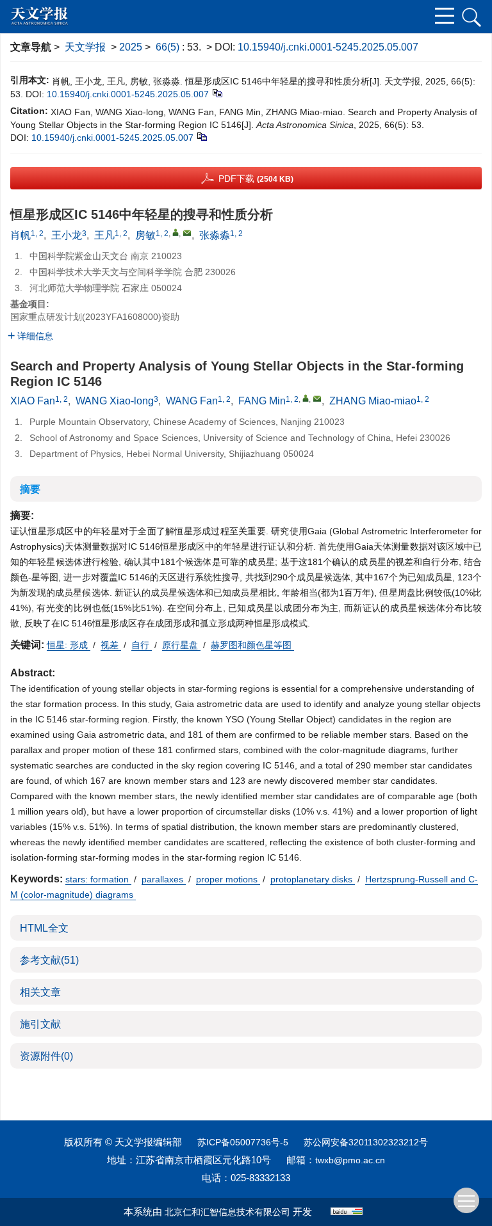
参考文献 (49, 960)
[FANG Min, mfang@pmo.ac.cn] (305, 398)
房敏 (145, 235)
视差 (111, 645)
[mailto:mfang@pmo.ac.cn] (187, 233)
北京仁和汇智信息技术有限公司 (227, 1212)
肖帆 (20, 235)
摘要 (30, 489)
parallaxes (164, 879)
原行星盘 (181, 645)
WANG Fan (192, 400)
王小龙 (66, 235)
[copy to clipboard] (201, 136)
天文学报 (85, 47)
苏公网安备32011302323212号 (366, 1142)
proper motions (228, 879)
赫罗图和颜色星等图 (252, 645)
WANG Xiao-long (115, 400)
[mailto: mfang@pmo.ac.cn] (317, 398)
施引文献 (40, 1024)
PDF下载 (255, 178)
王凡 (104, 235)
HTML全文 (44, 928)
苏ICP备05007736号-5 (242, 1142)
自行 (141, 645)
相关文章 (40, 992)
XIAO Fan (32, 400)
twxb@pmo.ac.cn (350, 1160)
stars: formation (98, 879)
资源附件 (46, 1056)
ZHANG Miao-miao (372, 400)
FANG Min (262, 400)
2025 (130, 47)
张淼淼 (214, 235)
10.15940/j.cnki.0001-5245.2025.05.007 (328, 47)
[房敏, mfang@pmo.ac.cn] (175, 232)
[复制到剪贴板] (217, 93)
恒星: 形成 (68, 645)
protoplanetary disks (312, 879)
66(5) (169, 47)
